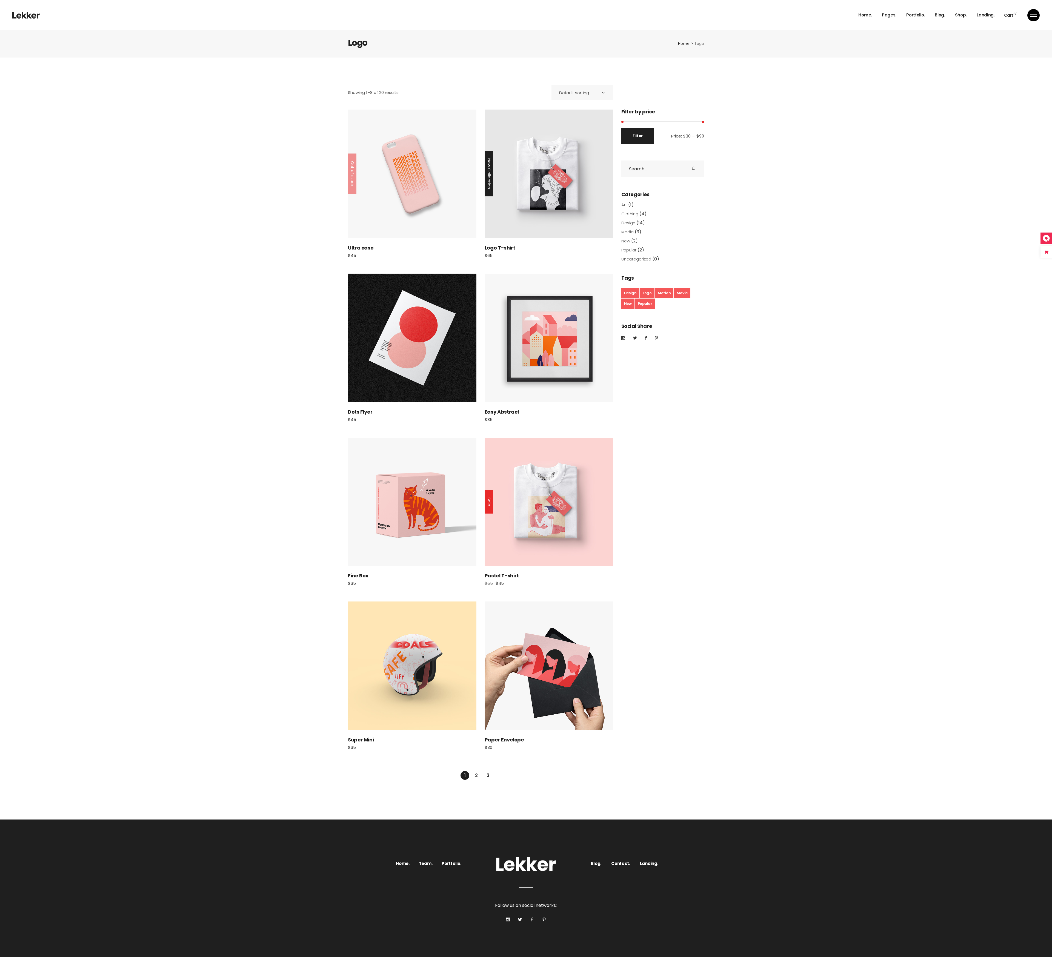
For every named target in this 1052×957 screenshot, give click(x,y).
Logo (647, 293)
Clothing (629, 214)
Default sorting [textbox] (574, 93)
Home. (403, 863)
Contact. (620, 863)
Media (627, 232)
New (625, 241)
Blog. (596, 863)
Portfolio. (451, 863)
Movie (682, 293)
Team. (426, 863)
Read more (412, 173)
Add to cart (549, 173)
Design (628, 223)
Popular (628, 250)
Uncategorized (636, 259)
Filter (638, 135)
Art (624, 205)
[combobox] (582, 92)
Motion (664, 293)
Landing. (649, 863)
